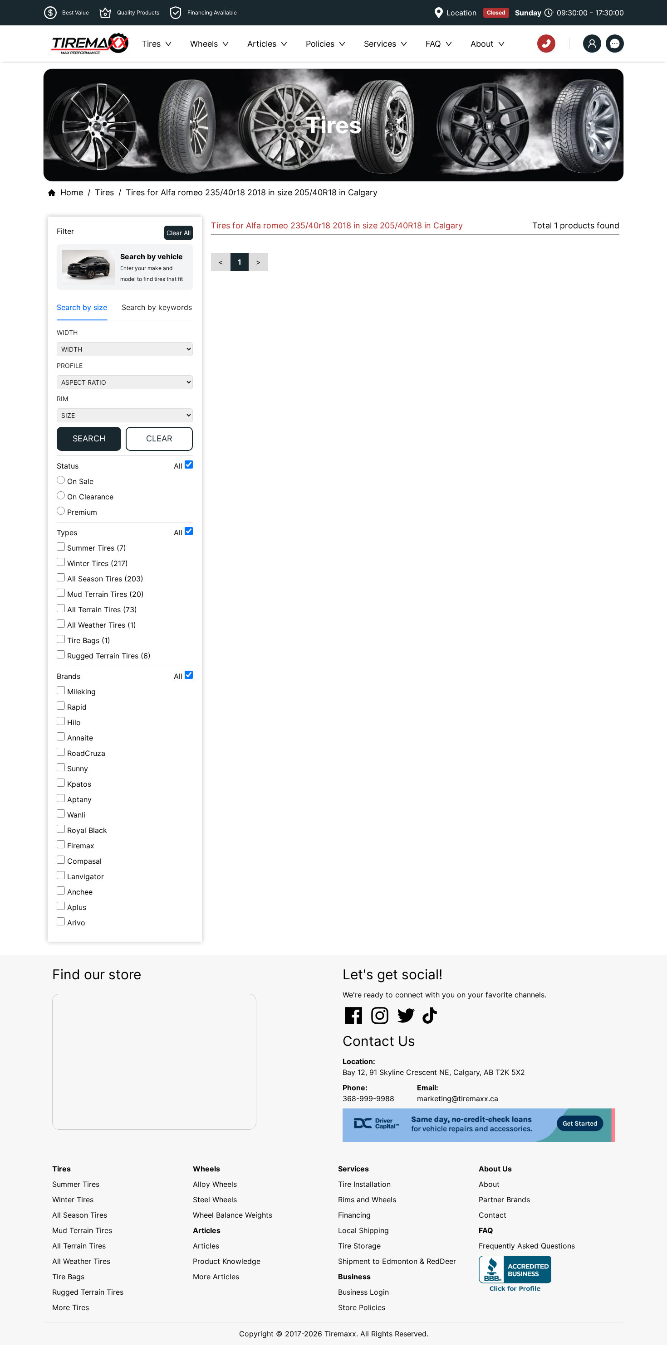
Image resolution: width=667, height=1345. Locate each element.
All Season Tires (79, 1214)
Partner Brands (504, 1199)
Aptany (79, 799)
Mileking (81, 691)
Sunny (77, 768)
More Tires (70, 1307)
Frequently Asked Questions (527, 1245)
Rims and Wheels (367, 1199)
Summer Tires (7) (96, 547)
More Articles (216, 1276)
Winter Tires (72, 1199)
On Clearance (89, 496)
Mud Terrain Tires (82, 1230)
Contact (492, 1214)
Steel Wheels (215, 1199)
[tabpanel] (125, 391)
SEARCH (89, 438)
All (179, 465)
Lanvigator (85, 876)
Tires (104, 192)
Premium (81, 512)
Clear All (179, 233)
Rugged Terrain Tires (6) (109, 655)
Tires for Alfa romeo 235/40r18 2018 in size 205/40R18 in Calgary (252, 192)
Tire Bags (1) (88, 640)
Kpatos (79, 784)
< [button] (220, 261)
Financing (354, 1214)
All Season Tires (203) (105, 578)
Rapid (77, 706)
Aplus (76, 907)
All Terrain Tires (79, 1245)
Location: (359, 1061)
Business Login (363, 1292)
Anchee (80, 891)
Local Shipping (363, 1230)
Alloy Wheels (215, 1184)
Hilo (74, 722)
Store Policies (361, 1307)
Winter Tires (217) (97, 563)
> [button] (258, 261)
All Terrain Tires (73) (102, 609)
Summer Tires (75, 1184)
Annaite (80, 737)
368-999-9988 (368, 1098)
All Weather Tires (81, 1261)
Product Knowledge (226, 1261)
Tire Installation (364, 1184)
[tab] (82, 307)
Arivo (76, 922)
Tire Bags (68, 1276)
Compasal (84, 861)
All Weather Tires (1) (101, 624)
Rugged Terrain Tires (87, 1292)
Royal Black (87, 830)
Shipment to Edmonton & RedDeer (397, 1261)
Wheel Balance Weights (232, 1214)
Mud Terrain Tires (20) (105, 594)
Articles (206, 1245)
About (489, 1184)
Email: (427, 1087)
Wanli (76, 814)
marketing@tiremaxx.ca (457, 1098)
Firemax (80, 845)
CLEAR (159, 438)
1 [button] (239, 261)
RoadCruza (86, 753)
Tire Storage (359, 1245)
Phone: (355, 1087)
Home (71, 192)
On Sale (79, 481)
